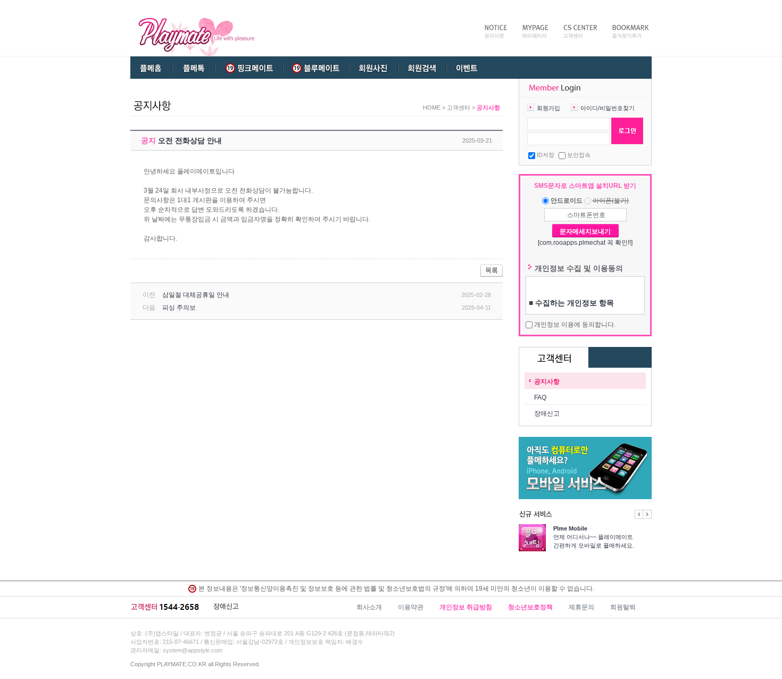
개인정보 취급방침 (465, 607)
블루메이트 (313, 67)
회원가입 (548, 108)
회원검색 (422, 67)
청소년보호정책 (530, 607)
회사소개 (369, 607)
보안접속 (578, 155)
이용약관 (410, 607)
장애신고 (547, 413)
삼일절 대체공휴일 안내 (195, 295)
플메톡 (193, 67)
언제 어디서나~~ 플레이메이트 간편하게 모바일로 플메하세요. (593, 537)
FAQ (540, 397)
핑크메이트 (249, 67)
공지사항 (547, 381)
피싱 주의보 (179, 307)
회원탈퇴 (623, 607)
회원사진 (372, 67)
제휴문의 (581, 607)
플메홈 (151, 67)
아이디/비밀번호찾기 (607, 108)
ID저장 (545, 155)
